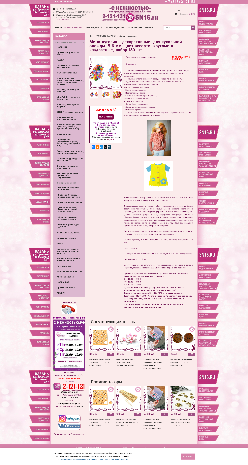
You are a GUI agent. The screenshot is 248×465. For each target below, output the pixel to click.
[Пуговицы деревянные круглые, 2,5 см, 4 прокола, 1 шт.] (182, 338)
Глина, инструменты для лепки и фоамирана (69, 152)
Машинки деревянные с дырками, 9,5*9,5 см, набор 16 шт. (100, 362)
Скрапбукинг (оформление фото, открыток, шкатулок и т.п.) (68, 142)
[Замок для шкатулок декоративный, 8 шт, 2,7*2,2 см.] (182, 398)
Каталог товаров (73, 27)
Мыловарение (64, 134)
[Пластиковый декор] (128, 338)
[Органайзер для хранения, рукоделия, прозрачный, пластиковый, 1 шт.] (156, 338)
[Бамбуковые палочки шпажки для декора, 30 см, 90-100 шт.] (128, 398)
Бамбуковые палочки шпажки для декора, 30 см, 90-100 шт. (127, 422)
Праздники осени (66, 287)
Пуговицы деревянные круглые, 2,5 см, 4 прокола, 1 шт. (181, 362)
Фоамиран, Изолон (66, 238)
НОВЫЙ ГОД (63, 282)
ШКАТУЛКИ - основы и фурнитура (68, 98)
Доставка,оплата (114, 27)
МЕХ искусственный (67, 72)
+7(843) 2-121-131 (69, 397)
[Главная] (91, 36)
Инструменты (64, 266)
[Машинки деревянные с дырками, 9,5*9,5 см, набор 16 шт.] (101, 338)
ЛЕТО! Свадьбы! (65, 276)
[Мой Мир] (101, 147)
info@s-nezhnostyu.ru (65, 8)
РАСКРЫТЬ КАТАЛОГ (106, 36)
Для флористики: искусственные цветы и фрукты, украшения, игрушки (69, 81)
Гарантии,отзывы (94, 27)
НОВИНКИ (62, 47)
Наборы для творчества (69, 271)
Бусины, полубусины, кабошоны (69, 188)
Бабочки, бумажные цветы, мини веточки (69, 196)
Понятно (188, 456)
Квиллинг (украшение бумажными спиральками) (68, 175)
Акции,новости (134, 27)
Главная (58, 27)
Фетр (60, 243)
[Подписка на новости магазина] (106, 116)
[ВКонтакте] (93, 147)
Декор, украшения (128, 36)
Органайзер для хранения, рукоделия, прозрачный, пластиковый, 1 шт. (154, 364)
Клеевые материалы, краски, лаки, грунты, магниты (68, 251)
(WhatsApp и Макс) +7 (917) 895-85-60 (74, 12)
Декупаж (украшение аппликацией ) (68, 167)
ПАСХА (60, 60)
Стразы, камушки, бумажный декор (67, 218)
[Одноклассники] (97, 147)
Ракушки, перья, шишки (70, 202)
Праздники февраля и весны (68, 53)
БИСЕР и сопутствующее (70, 112)
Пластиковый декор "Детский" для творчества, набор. (125, 362)
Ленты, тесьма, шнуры (68, 232)
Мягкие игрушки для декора (68, 225)
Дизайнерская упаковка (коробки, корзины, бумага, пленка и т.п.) (69, 126)
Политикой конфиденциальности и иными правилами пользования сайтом (93, 459)
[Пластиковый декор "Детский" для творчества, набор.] (137, 354)
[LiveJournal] (109, 147)
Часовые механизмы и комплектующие (68, 259)
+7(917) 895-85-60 (69, 392)
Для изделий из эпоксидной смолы (66, 118)
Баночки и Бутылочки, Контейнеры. (68, 66)
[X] (105, 147)
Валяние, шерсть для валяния (68, 90)
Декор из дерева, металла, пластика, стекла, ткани (68, 209)
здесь (110, 139)
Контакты (150, 27)
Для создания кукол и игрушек (68, 105)
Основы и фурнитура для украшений (70, 159)
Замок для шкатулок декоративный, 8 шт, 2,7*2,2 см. (180, 422)
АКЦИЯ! (61, 293)
